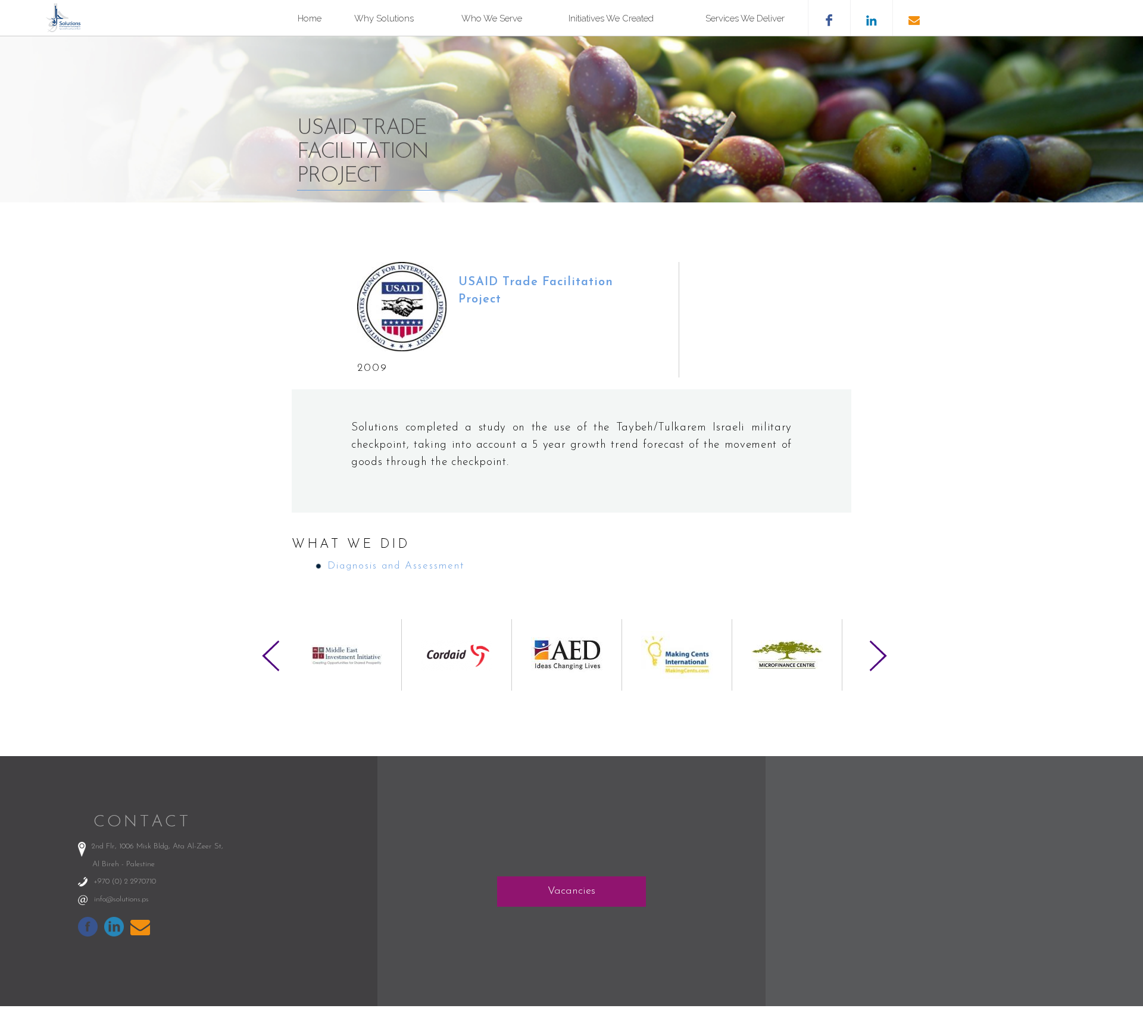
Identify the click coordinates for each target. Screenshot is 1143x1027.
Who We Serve (491, 18)
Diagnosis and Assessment (395, 566)
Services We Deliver (745, 18)
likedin (871, 18)
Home (309, 18)
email (913, 18)
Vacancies (571, 891)
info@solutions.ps (121, 899)
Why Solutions (384, 18)
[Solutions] (66, 29)
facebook (829, 18)
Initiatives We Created (611, 18)
